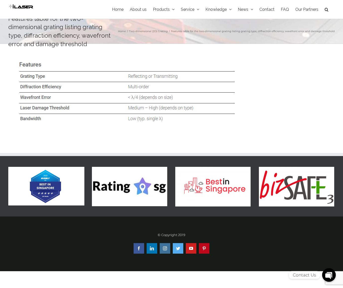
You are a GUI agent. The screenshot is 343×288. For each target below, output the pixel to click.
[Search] (326, 9)
